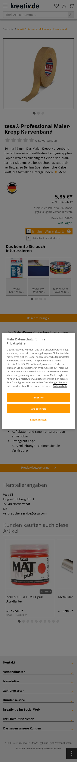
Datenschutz (60, 386)
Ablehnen (38, 397)
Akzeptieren (38, 408)
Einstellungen (38, 419)
